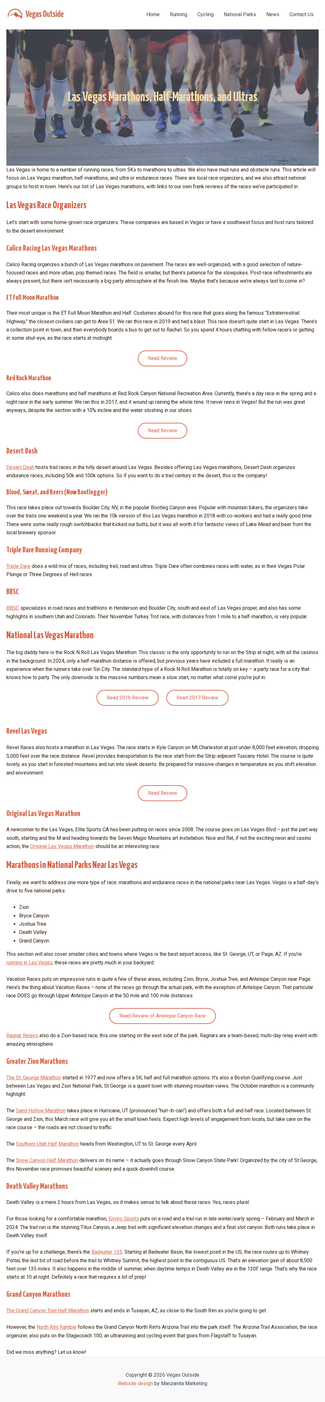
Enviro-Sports (124, 1219)
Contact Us (301, 14)
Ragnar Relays (22, 1035)
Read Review (162, 358)
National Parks (240, 14)
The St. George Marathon (33, 1078)
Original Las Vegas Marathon (62, 846)
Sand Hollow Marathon (41, 1111)
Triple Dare (18, 566)
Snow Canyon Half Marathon (47, 1160)
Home (153, 14)
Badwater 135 (106, 1252)
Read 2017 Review (197, 698)
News (272, 14)
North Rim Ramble (56, 1327)
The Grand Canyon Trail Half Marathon (47, 1311)
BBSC (12, 608)
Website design (135, 1383)
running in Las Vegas (29, 963)
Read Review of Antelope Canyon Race (162, 1016)
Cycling (205, 14)
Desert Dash (20, 467)
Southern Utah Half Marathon (47, 1144)
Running (178, 14)
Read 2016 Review (128, 698)
